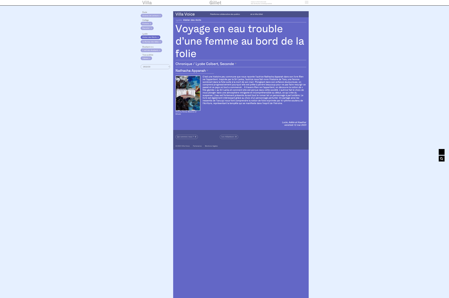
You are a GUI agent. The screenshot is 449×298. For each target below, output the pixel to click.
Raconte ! (146, 28)
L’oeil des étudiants (150, 50)
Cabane (145, 58)
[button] (187, 137)
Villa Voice (185, 14)
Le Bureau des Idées (150, 42)
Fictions (146, 23)
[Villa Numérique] (442, 158)
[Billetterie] (442, 152)
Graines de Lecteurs (150, 15)
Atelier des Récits (149, 37)
